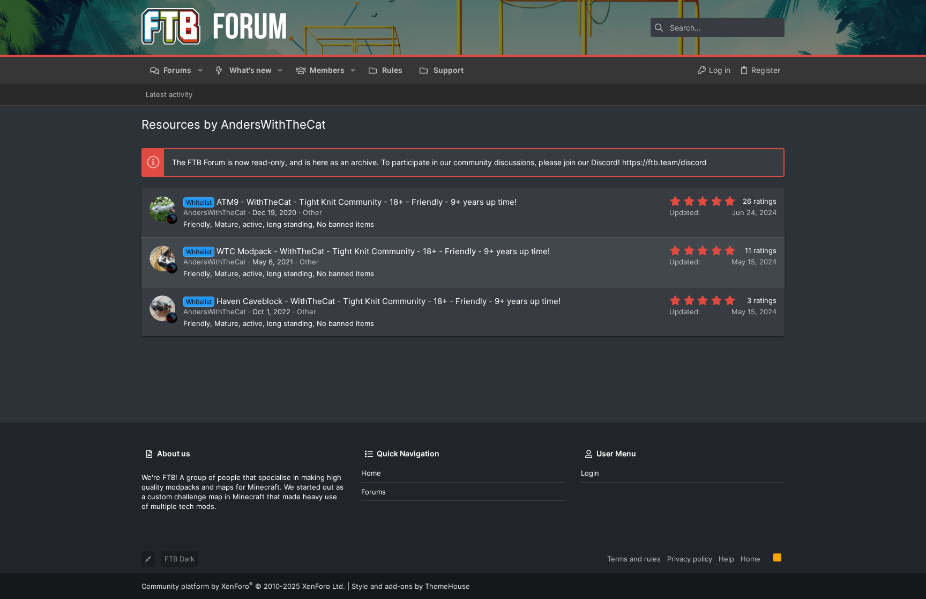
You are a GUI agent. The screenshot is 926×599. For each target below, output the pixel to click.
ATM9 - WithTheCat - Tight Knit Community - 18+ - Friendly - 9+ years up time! (366, 202)
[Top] (767, 558)
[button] (199, 70)
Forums (373, 491)
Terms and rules (634, 558)
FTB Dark (180, 558)
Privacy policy (689, 558)
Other (312, 212)
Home (371, 473)
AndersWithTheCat (214, 212)
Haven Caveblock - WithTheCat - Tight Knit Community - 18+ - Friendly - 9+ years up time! (388, 301)
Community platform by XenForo (243, 586)
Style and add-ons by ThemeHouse (411, 586)
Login (590, 473)
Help (726, 558)
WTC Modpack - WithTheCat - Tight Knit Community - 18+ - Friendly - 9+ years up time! (383, 251)
